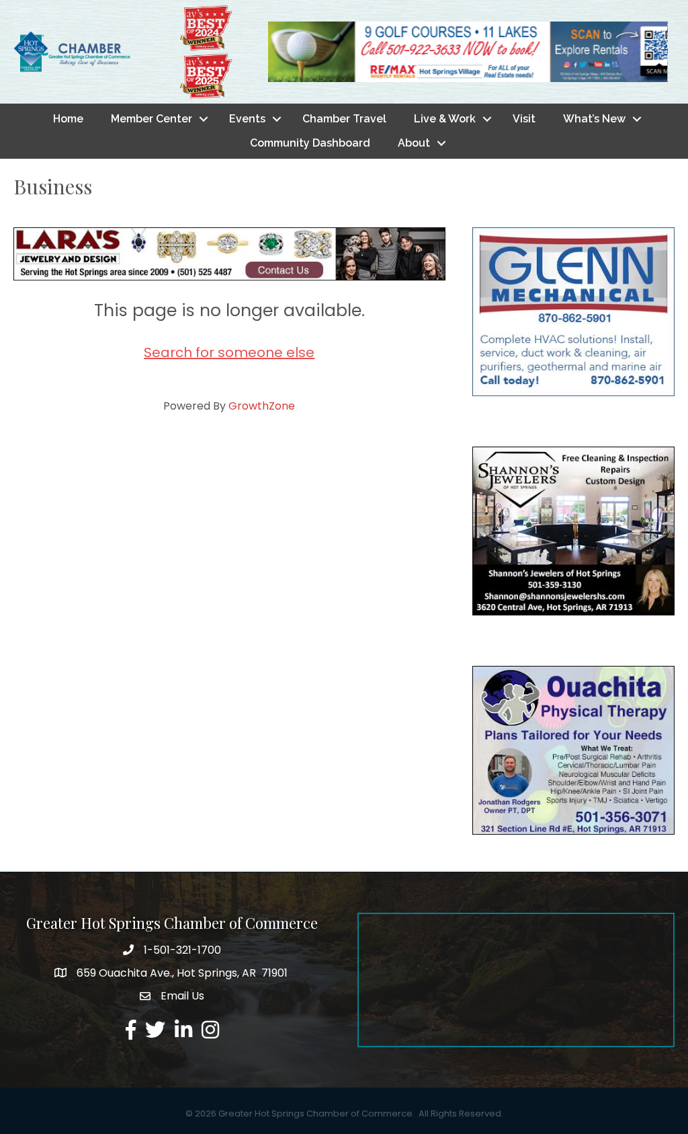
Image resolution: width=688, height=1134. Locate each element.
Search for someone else (229, 352)
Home (68, 118)
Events (247, 118)
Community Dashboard (310, 143)
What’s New (594, 118)
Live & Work (445, 118)
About (414, 143)
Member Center (151, 118)
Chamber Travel (344, 118)
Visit (524, 118)
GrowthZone (261, 406)
